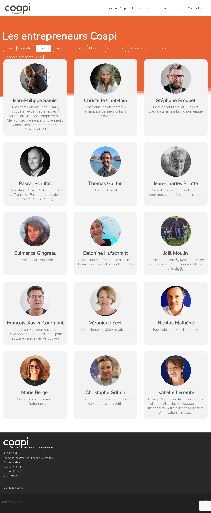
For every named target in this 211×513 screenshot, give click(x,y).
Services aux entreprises (148, 48)
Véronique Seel (105, 323)
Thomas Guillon (105, 183)
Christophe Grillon (105, 392)
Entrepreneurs (142, 8)
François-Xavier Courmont (35, 323)
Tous (9, 48)
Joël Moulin (175, 253)
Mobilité (95, 48)
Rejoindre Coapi (116, 8)
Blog (180, 8)
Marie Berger (35, 392)
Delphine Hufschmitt (105, 253)
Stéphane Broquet (175, 100)
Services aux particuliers (23, 57)
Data (58, 48)
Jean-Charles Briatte (175, 183)
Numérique (115, 48)
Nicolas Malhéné (176, 323)
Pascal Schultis (35, 183)
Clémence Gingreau (35, 253)
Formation (164, 8)
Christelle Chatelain (105, 100)
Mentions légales (13, 487)
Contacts (194, 8)
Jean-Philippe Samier (35, 100)
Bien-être (25, 48)
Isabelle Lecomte (175, 392)
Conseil (43, 48)
